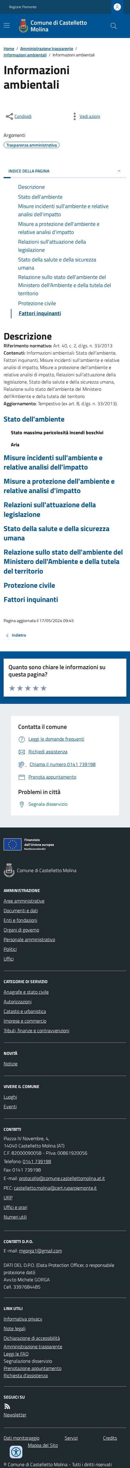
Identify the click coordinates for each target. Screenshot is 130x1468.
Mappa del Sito (43, 1445)
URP (8, 1197)
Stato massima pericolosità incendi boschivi (57, 432)
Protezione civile (29, 585)
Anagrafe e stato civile (26, 991)
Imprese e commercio (25, 1020)
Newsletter (15, 1414)
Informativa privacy (23, 1318)
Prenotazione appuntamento (32, 1368)
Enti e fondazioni (20, 920)
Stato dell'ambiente (34, 419)
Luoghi (10, 1096)
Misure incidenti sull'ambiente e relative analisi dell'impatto (53, 462)
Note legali (14, 1328)
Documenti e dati (21, 910)
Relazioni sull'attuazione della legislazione (50, 509)
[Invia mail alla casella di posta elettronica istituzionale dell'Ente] (62, 1178)
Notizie (11, 1063)
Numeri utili (15, 1216)
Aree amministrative (24, 900)
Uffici (9, 958)
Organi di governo (21, 929)
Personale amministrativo (29, 939)
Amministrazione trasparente (46, 48)
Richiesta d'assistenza (26, 1375)
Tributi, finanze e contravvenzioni (36, 1030)
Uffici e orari (15, 1207)
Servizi (71, 1437)
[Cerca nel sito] (111, 26)
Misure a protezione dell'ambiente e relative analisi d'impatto (59, 485)
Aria (15, 444)
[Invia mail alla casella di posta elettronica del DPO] (40, 1250)
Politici (10, 949)
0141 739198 (37, 1161)
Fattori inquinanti (31, 599)
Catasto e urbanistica (25, 1011)
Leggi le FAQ (16, 1353)
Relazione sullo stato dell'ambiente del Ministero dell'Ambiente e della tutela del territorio (63, 561)
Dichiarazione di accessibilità (32, 1338)
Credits (110, 1437)
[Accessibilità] (16, 1452)
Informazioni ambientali (25, 55)
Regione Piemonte (23, 7)
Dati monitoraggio (21, 1437)
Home (9, 48)
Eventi (10, 1106)
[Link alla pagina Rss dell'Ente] (7, 1406)
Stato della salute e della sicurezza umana (56, 533)
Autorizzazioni (17, 1001)
